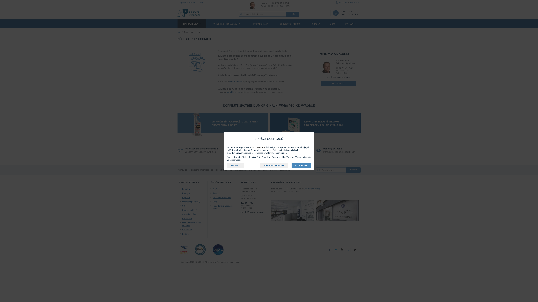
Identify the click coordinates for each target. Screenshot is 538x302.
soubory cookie (258, 147)
